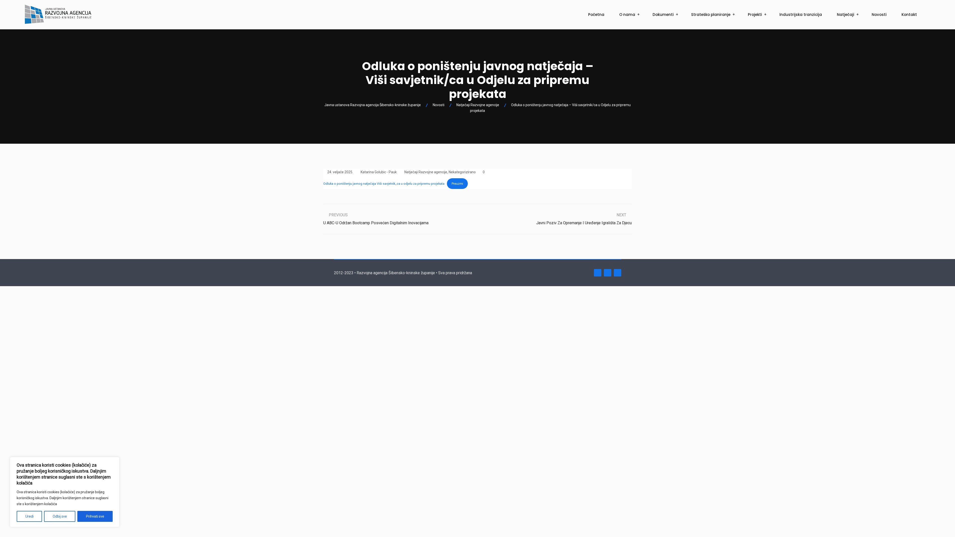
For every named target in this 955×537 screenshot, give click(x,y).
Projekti (755, 14)
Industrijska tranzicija (800, 14)
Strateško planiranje (710, 14)
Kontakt (909, 14)
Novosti (879, 14)
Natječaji (845, 14)
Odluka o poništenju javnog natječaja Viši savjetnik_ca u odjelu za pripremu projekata (383, 183)
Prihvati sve (95, 516)
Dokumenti (663, 14)
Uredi (29, 516)
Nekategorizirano (462, 172)
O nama (627, 14)
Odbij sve (60, 516)
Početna (596, 14)
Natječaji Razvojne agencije (425, 172)
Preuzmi (457, 183)
